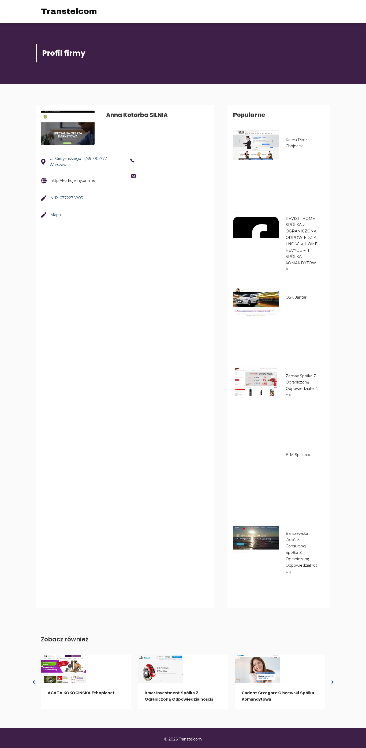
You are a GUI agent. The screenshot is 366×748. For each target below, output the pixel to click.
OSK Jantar (296, 297)
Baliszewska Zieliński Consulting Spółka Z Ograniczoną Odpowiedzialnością (302, 552)
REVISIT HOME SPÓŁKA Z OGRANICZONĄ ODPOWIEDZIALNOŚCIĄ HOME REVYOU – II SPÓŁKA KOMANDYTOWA (302, 244)
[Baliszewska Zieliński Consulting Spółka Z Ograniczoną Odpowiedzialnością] (256, 538)
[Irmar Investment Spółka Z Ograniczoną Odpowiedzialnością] (160, 669)
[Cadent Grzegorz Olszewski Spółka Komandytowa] (257, 669)
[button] (33, 682)
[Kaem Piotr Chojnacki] (256, 145)
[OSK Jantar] (256, 302)
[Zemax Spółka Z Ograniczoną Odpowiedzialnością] (256, 381)
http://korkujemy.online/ (73, 180)
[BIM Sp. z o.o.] (256, 460)
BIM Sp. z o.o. (298, 454)
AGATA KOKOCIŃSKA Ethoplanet (81, 692)
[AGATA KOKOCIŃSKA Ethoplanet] (63, 669)
